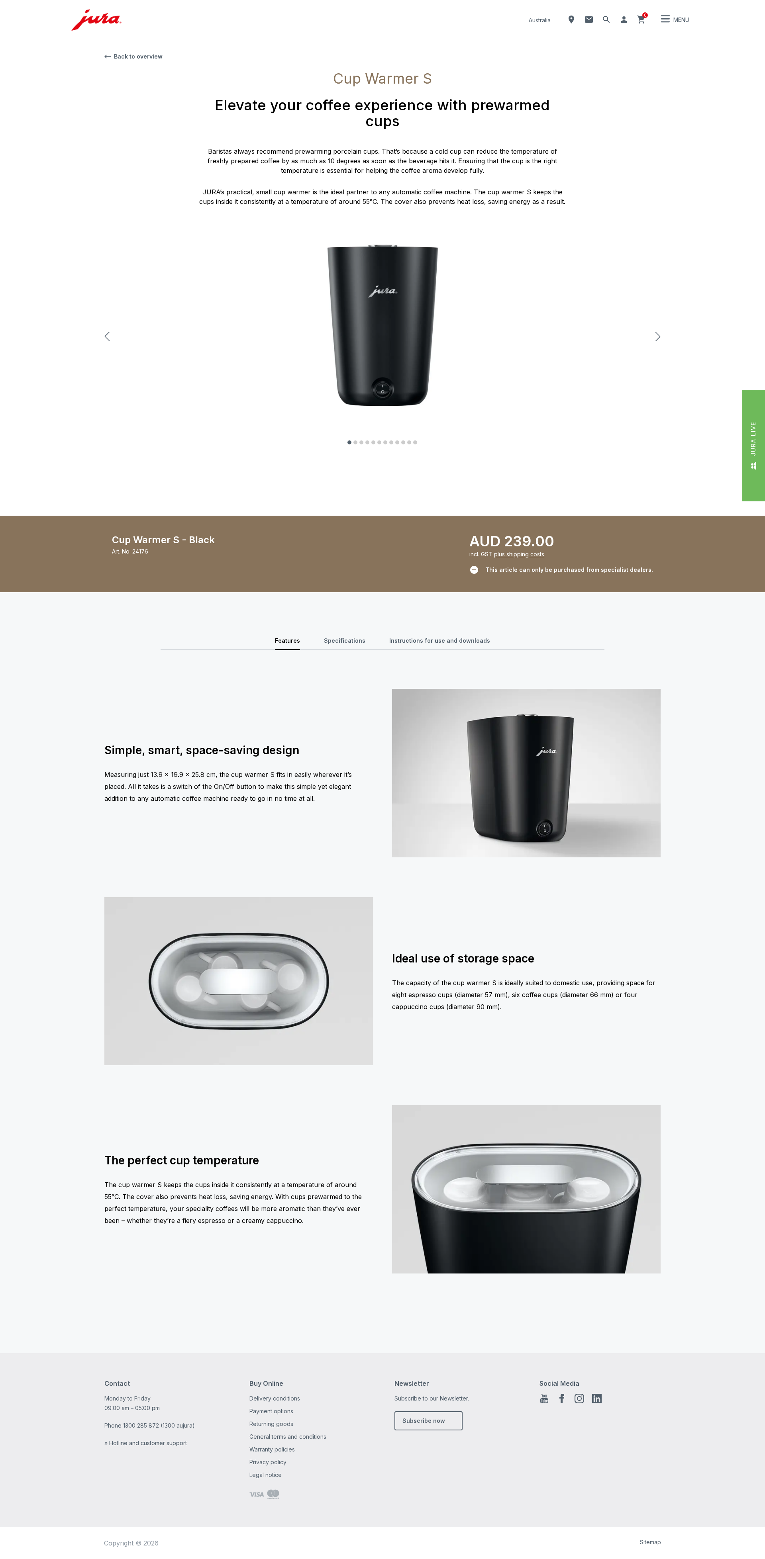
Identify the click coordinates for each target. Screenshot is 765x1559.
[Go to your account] (624, 19)
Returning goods (271, 1423)
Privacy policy (267, 1462)
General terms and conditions (287, 1436)
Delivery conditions (274, 1398)
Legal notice (265, 1474)
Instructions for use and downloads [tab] (439, 640)
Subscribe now (423, 1420)
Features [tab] (287, 640)
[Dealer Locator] (571, 19)
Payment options (271, 1411)
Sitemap (650, 1542)
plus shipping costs (519, 554)
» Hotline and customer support (145, 1443)
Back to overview (138, 56)
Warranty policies (272, 1449)
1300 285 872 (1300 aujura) (159, 1425)
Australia (540, 20)
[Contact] (589, 19)
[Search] (606, 19)
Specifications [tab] (344, 640)
